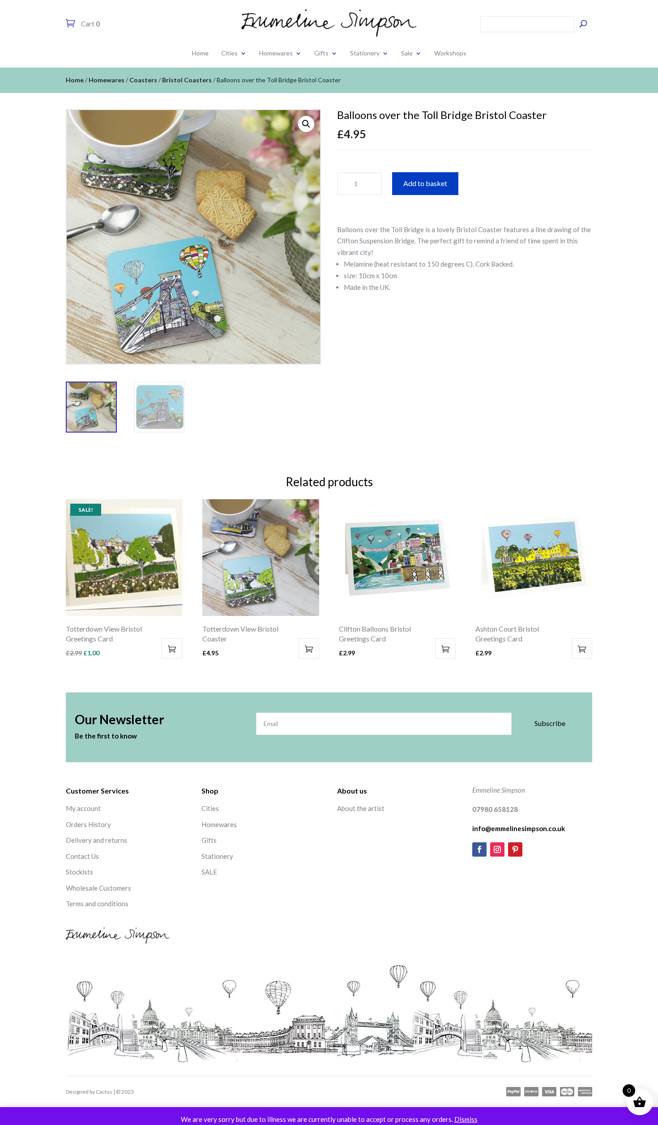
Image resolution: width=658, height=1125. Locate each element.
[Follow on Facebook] (479, 849)
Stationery (365, 53)
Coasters (143, 80)
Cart (90, 24)
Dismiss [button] (466, 1119)
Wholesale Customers (98, 888)
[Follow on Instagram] (497, 849)
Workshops (450, 53)
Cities (229, 53)
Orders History (88, 824)
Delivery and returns (96, 840)
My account (83, 808)
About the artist (361, 808)
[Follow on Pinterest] (515, 849)
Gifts (321, 53)
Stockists (79, 872)
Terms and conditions (97, 904)
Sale (407, 53)
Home (200, 53)
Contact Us (82, 856)
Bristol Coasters (187, 80)
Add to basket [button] (172, 648)
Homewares (276, 53)
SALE (209, 872)
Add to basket (425, 183)
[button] (306, 124)
